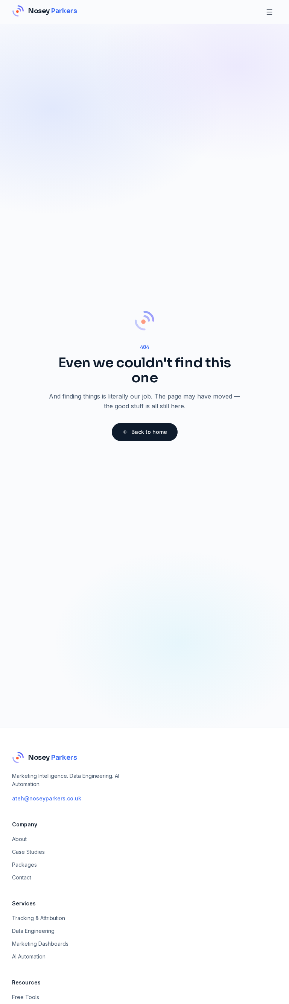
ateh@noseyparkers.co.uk (46, 798)
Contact (21, 877)
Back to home (149, 432)
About (19, 839)
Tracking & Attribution (38, 918)
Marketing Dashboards (40, 943)
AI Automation (29, 956)
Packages (24, 864)
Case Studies (28, 852)
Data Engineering (33, 931)
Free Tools (25, 997)
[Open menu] (269, 12)
